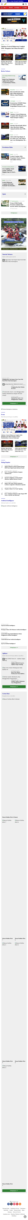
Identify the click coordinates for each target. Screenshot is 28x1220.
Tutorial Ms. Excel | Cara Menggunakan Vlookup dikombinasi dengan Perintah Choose (18, 398)
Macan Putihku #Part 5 (7, 1062)
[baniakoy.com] (5, 4)
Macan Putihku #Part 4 (20, 1062)
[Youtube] (17, 1204)
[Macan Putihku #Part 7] (7, 878)
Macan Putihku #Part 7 (7, 939)
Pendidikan (12, 97)
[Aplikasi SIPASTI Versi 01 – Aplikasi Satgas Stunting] (14, 659)
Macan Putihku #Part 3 (7, 1184)
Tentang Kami (5, 1208)
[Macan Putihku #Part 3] (7, 1123)
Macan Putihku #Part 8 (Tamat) (10, 817)
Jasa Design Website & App (8, 75)
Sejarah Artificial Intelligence (8, 625)
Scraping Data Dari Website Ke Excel (17, 388)
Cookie (11, 1210)
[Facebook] (8, 1204)
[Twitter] (11, 1204)
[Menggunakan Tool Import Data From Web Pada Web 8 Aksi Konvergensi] (14, 317)
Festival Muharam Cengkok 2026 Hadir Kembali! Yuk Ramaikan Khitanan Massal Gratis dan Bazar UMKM (8, 186)
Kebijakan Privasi (15, 1208)
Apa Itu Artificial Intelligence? (8, 643)
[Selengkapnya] (25, 147)
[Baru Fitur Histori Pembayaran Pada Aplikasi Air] (14, 668)
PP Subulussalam (14, 201)
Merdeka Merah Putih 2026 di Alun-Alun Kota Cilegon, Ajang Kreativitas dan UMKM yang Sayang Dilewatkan (7, 63)
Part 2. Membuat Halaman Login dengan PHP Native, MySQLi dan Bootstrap (16, 494)
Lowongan (3, 50)
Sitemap (10, 1212)
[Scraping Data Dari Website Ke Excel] (12, 384)
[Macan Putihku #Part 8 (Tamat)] (14, 757)
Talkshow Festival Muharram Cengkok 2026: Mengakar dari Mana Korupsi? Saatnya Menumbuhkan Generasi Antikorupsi (18, 117)
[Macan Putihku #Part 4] (20, 1001)
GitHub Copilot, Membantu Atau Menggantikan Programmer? (18, 682)
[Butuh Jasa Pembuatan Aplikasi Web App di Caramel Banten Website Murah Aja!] (22, 80)
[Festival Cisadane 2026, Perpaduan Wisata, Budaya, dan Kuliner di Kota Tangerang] (5, 157)
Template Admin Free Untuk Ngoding (14, 488)
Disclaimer (22, 1208)
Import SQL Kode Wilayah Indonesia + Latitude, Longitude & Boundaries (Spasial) (15, 484)
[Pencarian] (26, 4)
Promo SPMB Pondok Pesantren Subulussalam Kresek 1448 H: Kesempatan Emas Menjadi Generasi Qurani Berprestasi (17, 206)
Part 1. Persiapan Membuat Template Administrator (13, 473)
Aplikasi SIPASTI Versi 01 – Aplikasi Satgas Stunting (17, 664)
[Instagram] (14, 1204)
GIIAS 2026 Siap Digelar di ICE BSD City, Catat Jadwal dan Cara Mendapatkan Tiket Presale (21, 63)
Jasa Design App (5, 84)
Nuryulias (12, 89)
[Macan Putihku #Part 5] (7, 1001)
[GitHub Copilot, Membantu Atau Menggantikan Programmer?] (14, 678)
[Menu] (2, 4)
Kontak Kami (17, 1210)
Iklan (23, 1210)
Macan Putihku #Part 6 (20, 939)
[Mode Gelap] (23, 4)
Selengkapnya (14, 212)
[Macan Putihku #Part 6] (20, 878)
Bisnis (3, 77)
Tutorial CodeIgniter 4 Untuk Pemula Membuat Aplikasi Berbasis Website (13, 478)
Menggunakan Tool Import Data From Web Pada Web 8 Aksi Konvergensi (12, 380)
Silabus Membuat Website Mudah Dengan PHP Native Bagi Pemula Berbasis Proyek (15, 467)
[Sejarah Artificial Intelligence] (14, 564)
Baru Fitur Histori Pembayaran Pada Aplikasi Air (17, 673)
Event (2, 44)
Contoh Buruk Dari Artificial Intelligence (11, 639)
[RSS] (20, 1204)
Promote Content (6, 166)
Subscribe (6, 1210)
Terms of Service (17, 1212)
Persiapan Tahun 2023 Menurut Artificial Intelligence (13, 629)
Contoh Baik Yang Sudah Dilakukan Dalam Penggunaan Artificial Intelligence (11, 634)
